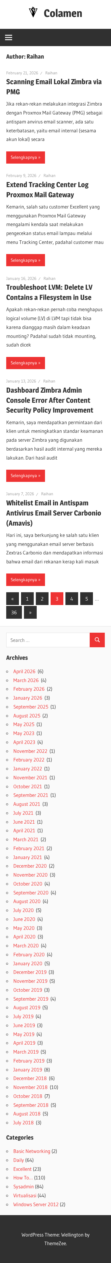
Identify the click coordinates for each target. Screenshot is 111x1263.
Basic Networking (31, 1151)
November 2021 (30, 777)
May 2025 (23, 724)
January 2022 (27, 768)
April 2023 (24, 742)
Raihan (51, 73)
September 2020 (31, 892)
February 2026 (29, 689)
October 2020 (27, 883)
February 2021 (28, 848)
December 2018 (30, 1078)
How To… (23, 1177)
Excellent (22, 1169)
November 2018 (30, 1087)
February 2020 (29, 954)
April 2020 (24, 936)
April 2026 (24, 671)
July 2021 (23, 813)
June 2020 (24, 919)
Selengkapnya (24, 157)
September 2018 (31, 1105)
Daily (18, 1160)
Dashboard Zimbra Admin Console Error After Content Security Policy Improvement (49, 400)
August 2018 (27, 1113)
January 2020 (27, 963)
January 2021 (27, 857)
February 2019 (28, 1060)
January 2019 (27, 1069)
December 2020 (30, 866)
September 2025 (30, 706)
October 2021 (27, 786)
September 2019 (30, 999)
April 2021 (24, 830)
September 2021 (30, 795)
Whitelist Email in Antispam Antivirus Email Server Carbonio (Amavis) (53, 513)
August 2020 (27, 901)
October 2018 (27, 1096)
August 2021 (26, 804)
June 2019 (24, 1025)
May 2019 (23, 1034)
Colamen (63, 13)
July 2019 (23, 1016)
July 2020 (23, 910)
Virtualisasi (24, 1195)
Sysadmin (23, 1186)
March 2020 (26, 945)
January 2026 (27, 698)
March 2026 (26, 680)
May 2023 (23, 733)
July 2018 (23, 1122)
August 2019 (26, 1007)
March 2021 (25, 839)
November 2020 (30, 875)
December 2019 (29, 972)
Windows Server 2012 (36, 1204)
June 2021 (24, 822)
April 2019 (24, 1043)
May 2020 (24, 928)
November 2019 (30, 981)
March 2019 (25, 1052)
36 (14, 612)
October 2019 (27, 990)
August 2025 (26, 715)
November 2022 (30, 751)
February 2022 (28, 759)
